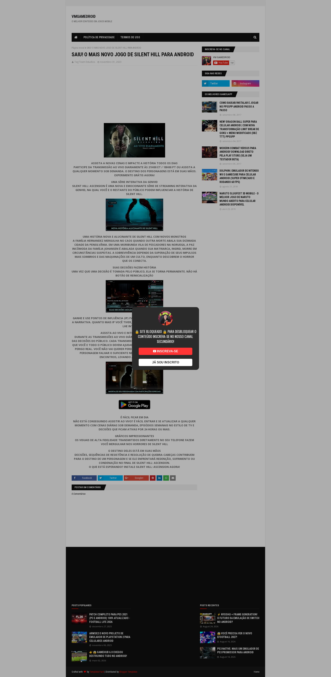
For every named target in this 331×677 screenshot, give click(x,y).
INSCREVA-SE (167, 351)
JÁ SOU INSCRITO (165, 362)
